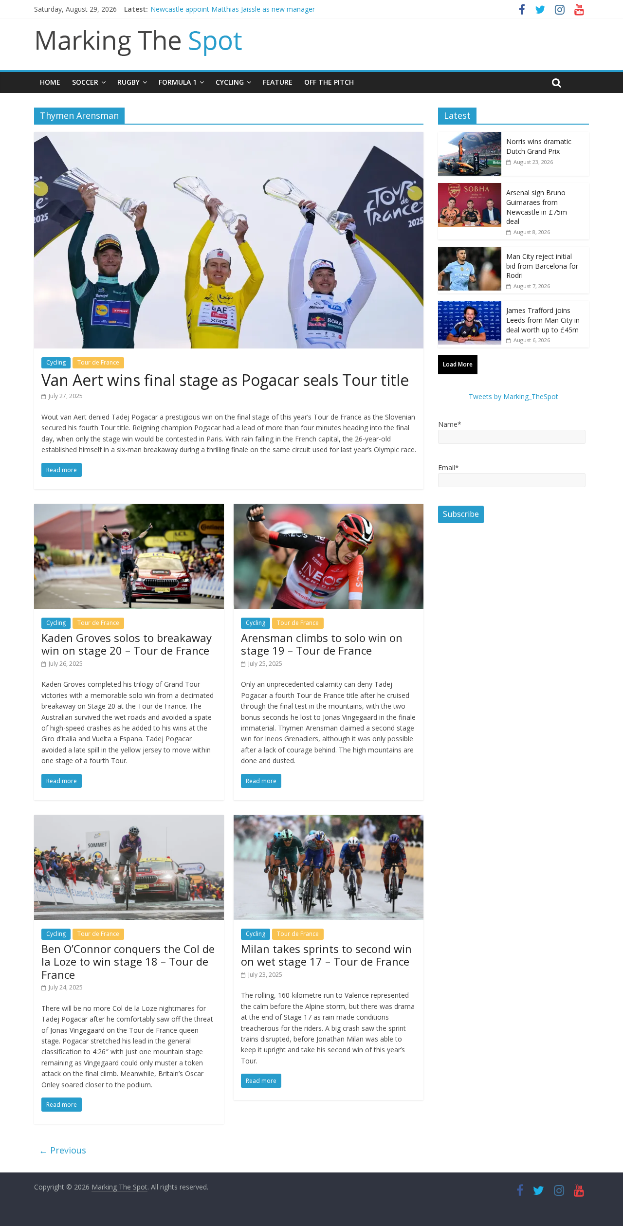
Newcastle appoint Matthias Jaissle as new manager (232, 9)
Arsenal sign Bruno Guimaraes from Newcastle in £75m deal (536, 207)
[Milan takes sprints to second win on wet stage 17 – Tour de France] (328, 820)
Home (50, 82)
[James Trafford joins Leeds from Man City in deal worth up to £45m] (469, 306)
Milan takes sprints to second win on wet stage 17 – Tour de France (326, 955)
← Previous (62, 1150)
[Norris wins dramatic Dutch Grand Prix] (469, 137)
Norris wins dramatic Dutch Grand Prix (538, 146)
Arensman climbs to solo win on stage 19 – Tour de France (322, 644)
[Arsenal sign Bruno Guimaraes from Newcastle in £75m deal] (469, 188)
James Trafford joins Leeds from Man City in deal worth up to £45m (543, 320)
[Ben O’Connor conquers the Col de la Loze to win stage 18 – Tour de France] (129, 820)
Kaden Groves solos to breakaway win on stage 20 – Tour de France (126, 644)
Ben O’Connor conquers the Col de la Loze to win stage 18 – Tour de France (128, 961)
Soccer (85, 82)
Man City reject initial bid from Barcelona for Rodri (542, 266)
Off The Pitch (329, 82)
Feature (278, 82)
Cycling (230, 82)
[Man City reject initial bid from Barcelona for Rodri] (469, 251)
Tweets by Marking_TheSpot (513, 396)
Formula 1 (178, 82)
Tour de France (98, 362)
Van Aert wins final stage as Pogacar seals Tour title (225, 379)
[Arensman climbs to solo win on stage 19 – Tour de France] (328, 509)
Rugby (128, 82)
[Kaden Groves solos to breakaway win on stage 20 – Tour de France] (129, 509)
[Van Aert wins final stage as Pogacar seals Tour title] (228, 137)
